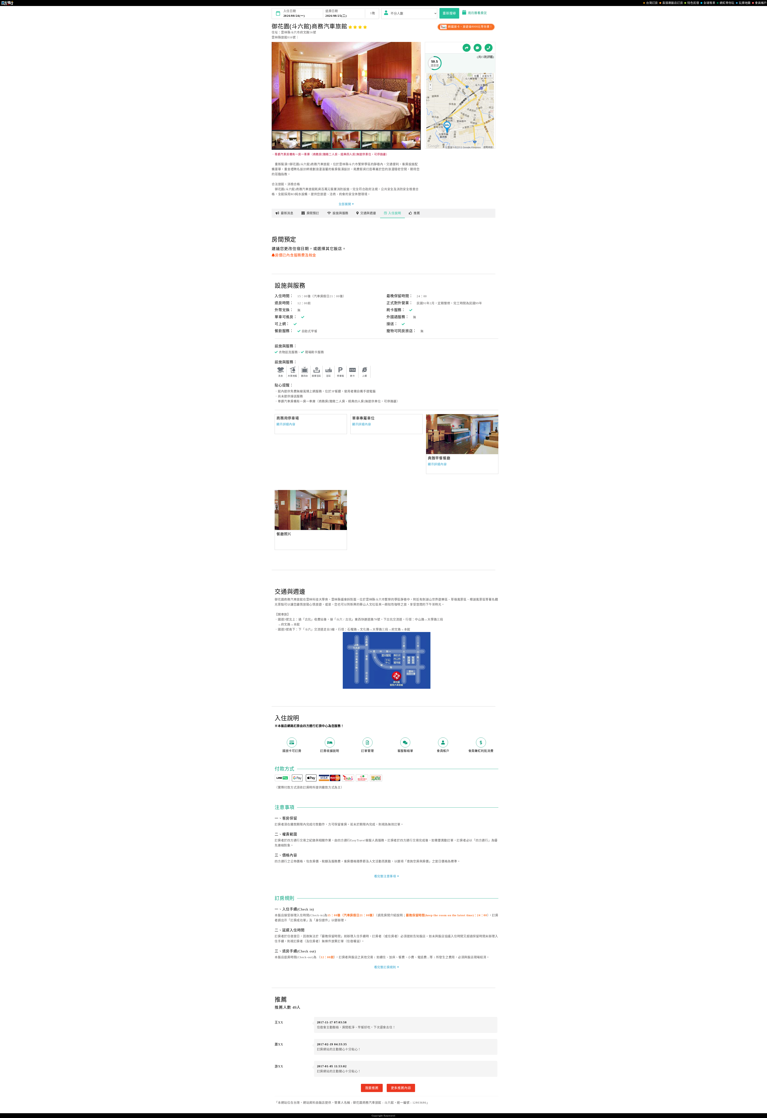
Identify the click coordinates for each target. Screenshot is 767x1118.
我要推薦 (372, 1088)
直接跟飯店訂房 (672, 2)
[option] (462, 434)
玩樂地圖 (745, 2)
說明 (394, 213)
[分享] (467, 48)
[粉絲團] (478, 48)
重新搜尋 (449, 13)
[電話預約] (489, 48)
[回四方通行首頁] (7, 3)
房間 (313, 213)
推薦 (417, 213)
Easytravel (389, 1115)
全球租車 (709, 2)
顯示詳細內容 (285, 424)
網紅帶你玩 (727, 2)
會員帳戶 (761, 2)
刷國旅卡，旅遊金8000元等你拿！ (470, 26)
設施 (340, 213)
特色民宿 (693, 2)
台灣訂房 (652, 2)
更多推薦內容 (401, 1088)
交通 (368, 213)
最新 (287, 213)
